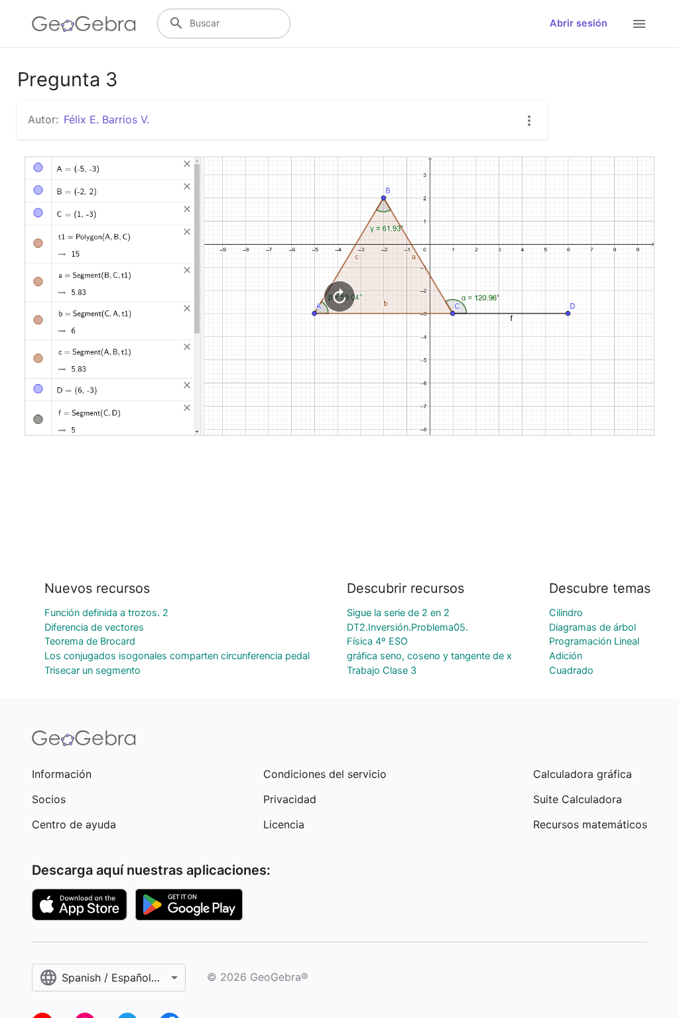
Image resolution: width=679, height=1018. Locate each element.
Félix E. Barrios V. (106, 119)
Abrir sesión (578, 23)
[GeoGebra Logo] (84, 24)
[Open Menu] (639, 24)
